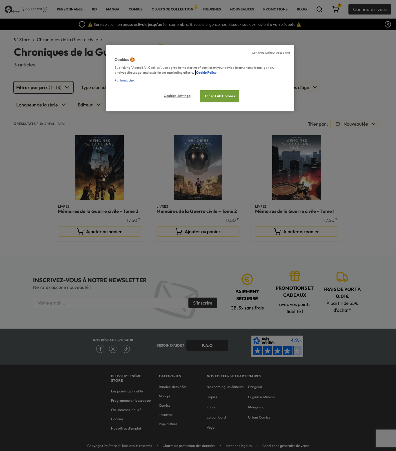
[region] (200, 78)
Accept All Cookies (219, 96)
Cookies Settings (177, 96)
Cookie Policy (206, 72)
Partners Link (125, 80)
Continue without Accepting (271, 52)
